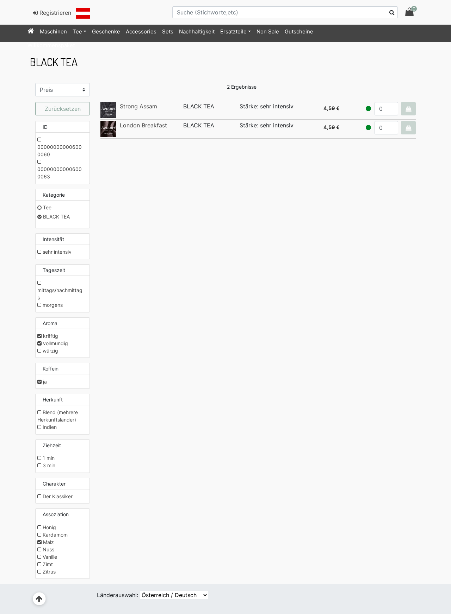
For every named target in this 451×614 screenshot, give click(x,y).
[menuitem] (31, 32)
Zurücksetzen (63, 108)
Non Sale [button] (268, 31)
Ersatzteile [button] (233, 31)
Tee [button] (77, 31)
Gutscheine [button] (299, 31)
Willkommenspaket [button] (51, 45)
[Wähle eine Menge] (408, 108)
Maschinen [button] (53, 31)
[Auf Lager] (368, 108)
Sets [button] (167, 31)
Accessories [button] (141, 31)
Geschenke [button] (106, 31)
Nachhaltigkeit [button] (197, 31)
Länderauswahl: (117, 595)
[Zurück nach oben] (39, 599)
